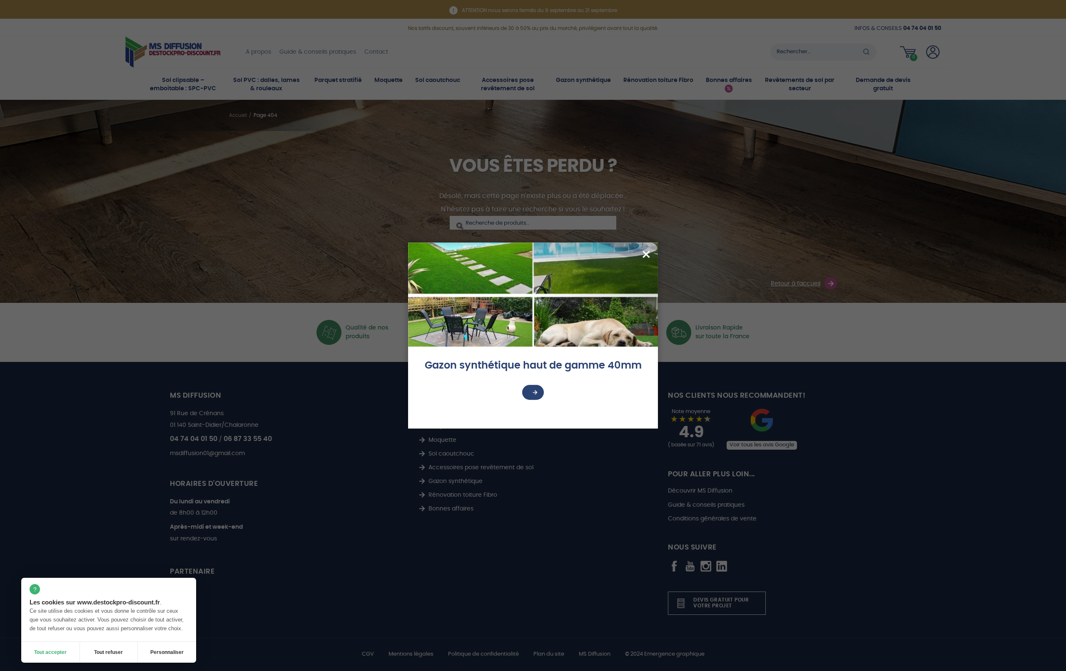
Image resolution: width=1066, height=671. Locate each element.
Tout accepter (50, 652)
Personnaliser (167, 652)
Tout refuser (108, 652)
